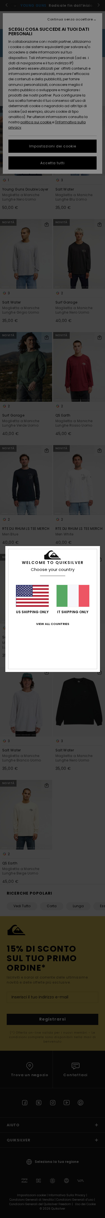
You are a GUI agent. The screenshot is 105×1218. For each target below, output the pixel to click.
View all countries (52, 624)
